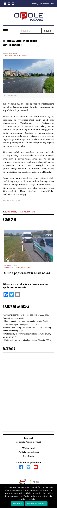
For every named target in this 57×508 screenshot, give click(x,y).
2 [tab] (28, 227)
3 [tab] (32, 227)
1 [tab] (24, 227)
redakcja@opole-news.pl (28, 442)
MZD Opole (11, 212)
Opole (24, 55)
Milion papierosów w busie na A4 (27, 273)
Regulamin (28, 456)
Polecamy (25, 268)
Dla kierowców (9, 55)
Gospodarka (9, 268)
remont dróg (29, 212)
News (19, 55)
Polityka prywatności (28, 452)
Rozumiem (17, 503)
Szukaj (47, 30)
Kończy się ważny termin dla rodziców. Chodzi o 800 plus (28, 340)
